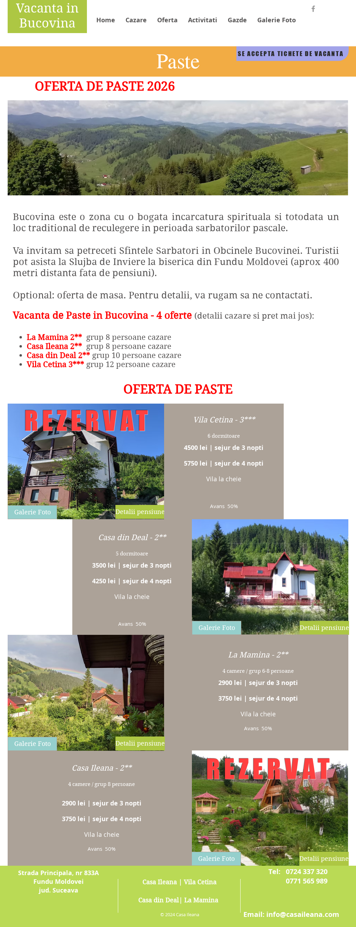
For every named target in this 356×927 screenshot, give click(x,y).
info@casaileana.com (302, 914)
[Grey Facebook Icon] (313, 9)
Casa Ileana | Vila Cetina (180, 882)
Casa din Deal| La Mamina (178, 900)
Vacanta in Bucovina (47, 16)
